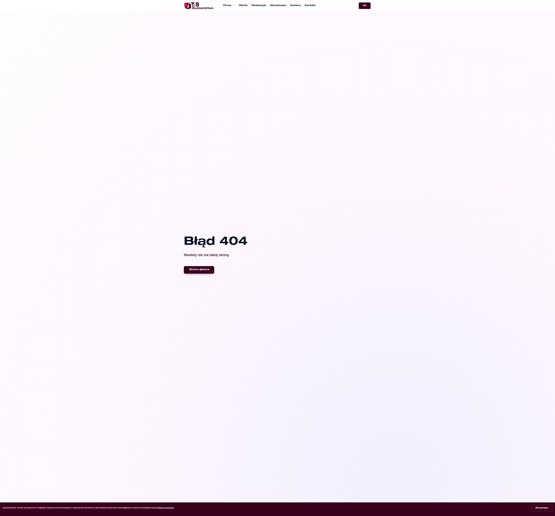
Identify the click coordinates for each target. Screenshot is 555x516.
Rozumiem (541, 508)
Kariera (295, 5)
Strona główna (199, 270)
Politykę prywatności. (165, 508)
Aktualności (278, 5)
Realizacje (259, 5)
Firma (227, 5)
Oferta (243, 5)
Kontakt (310, 5)
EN (364, 6)
